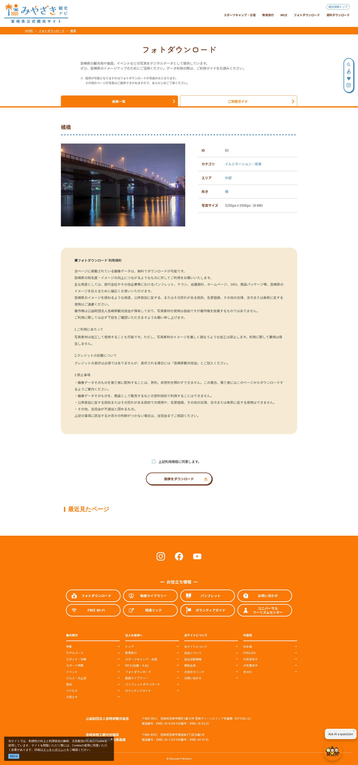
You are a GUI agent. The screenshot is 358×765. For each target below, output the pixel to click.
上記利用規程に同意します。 (179, 461)
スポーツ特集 (74, 665)
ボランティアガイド (138, 691)
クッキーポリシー (54, 749)
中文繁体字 (250, 665)
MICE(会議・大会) (137, 665)
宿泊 (69, 684)
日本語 (247, 646)
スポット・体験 (76, 659)
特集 (69, 646)
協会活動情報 (193, 659)
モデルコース (74, 653)
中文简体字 (250, 659)
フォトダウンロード (52, 31)
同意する (14, 756)
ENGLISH (249, 653)
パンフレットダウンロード (142, 684)
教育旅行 (131, 653)
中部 (228, 177)
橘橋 (73, 31)
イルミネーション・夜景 (243, 163)
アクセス (71, 691)
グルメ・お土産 (76, 678)
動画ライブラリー (136, 678)
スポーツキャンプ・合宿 (141, 659)
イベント (72, 672)
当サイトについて (195, 646)
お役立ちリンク (194, 672)
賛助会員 (190, 665)
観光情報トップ (338, 7)
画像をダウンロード (179, 478)
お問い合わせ (193, 678)
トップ (129, 646)
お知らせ (72, 697)
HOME (29, 31)
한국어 (247, 672)
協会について (193, 653)
